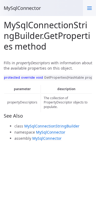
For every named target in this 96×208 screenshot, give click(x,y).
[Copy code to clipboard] (87, 80)
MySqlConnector (22, 8)
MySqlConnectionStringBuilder (51, 126)
